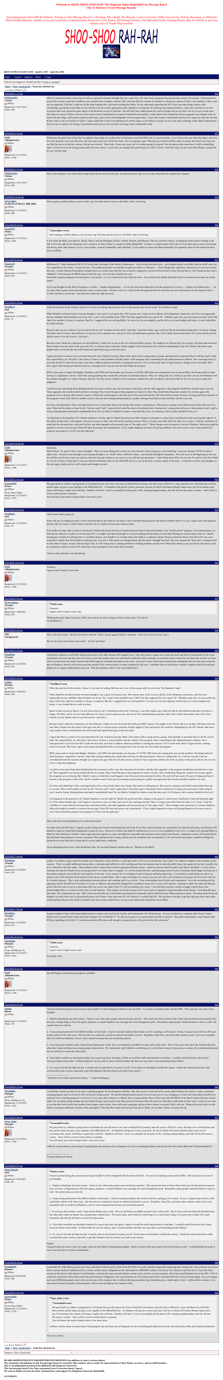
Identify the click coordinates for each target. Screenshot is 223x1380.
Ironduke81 (10, 1266)
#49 (216, 1262)
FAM (7, 137)
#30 (216, 225)
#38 (216, 630)
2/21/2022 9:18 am (14, 303)
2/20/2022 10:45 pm (14, 197)
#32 (216, 303)
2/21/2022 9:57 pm (14, 1166)
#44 (216, 968)
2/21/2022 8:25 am (14, 225)
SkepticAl (10, 264)
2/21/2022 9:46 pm (14, 1117)
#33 (216, 443)
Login (48, 77)
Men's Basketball (21, 86)
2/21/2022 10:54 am (14, 443)
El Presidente (11, 602)
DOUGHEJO (11, 1169)
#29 (216, 197)
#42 (216, 909)
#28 (216, 169)
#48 (216, 1166)
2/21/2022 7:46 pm (14, 856)
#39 (216, 650)
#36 (216, 562)
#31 (216, 260)
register (55, 82)
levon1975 (10, 229)
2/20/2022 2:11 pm (14, 133)
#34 (216, 479)
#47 (216, 1117)
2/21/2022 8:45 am (14, 260)
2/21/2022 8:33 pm (14, 968)
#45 (216, 1004)
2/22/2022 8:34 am (14, 1262)
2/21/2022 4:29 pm (14, 630)
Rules (38, 77)
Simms (8, 1008)
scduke (8, 682)
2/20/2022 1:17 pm (14, 93)
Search (18, 77)
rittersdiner (11, 201)
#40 (216, 678)
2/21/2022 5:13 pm (14, 650)
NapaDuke (10, 941)
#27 (216, 133)
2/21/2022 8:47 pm (14, 1004)
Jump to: (9, 1352)
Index (7, 77)
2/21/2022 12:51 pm (14, 562)
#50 (216, 1292)
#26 (216, 93)
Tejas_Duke (10, 1121)
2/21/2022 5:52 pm (14, 678)
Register (29, 77)
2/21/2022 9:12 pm (14, 1087)
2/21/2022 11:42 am (14, 479)
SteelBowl (10, 307)
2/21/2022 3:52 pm (14, 598)
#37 (216, 598)
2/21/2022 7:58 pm (14, 909)
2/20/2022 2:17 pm (14, 169)
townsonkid (10, 483)
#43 (216, 937)
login (46, 82)
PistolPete (10, 654)
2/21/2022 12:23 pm (14, 510)
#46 (216, 1087)
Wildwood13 (11, 97)
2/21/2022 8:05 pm (14, 937)
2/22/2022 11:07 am (14, 1292)
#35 (216, 510)
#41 (216, 856)
